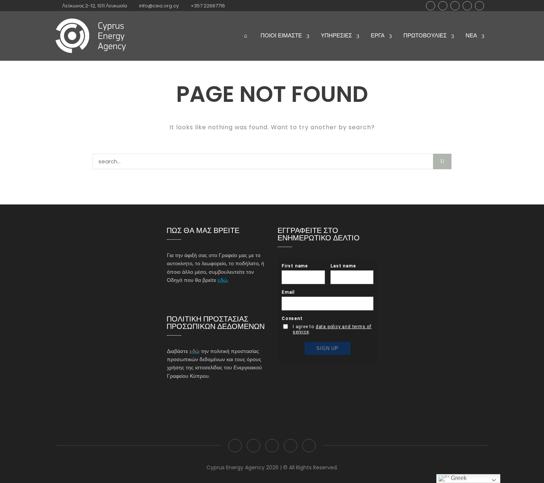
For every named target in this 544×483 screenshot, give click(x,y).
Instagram (455, 5)
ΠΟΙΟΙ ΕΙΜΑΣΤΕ (281, 35)
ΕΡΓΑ (378, 35)
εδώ (223, 280)
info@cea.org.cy (159, 5)
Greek (458, 478)
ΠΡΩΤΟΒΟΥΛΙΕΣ (425, 35)
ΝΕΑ (471, 35)
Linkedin (467, 5)
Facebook (430, 5)
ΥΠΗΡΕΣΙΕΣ (336, 35)
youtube (479, 5)
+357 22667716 (208, 5)
